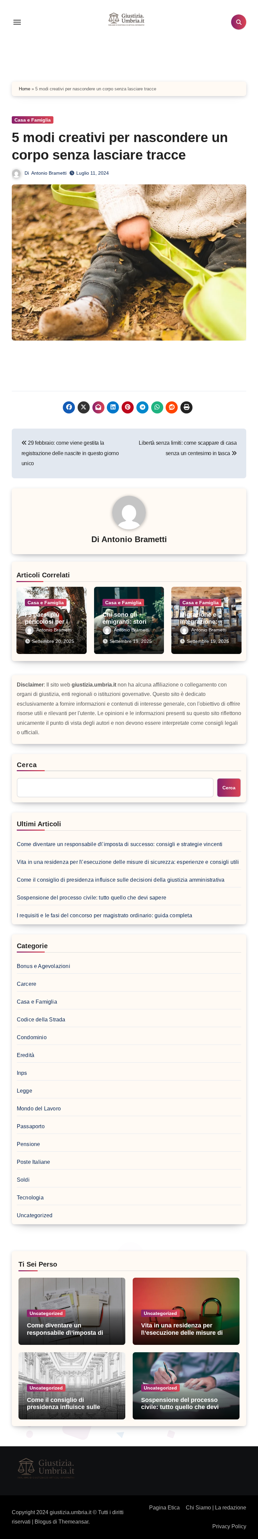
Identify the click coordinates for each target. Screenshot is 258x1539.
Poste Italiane (33, 1162)
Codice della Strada (41, 1019)
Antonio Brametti (49, 173)
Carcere (26, 984)
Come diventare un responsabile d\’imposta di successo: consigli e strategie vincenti (120, 844)
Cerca (27, 764)
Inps (22, 1073)
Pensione (28, 1144)
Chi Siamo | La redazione (216, 1507)
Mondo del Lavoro (39, 1108)
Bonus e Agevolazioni (43, 966)
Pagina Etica (164, 1507)
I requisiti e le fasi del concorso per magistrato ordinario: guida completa (104, 915)
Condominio (32, 1037)
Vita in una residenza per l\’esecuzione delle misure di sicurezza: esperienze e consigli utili (128, 862)
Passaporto (31, 1126)
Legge (24, 1091)
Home (24, 88)
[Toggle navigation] (17, 22)
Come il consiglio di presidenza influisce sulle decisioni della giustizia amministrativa (121, 880)
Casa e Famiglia (32, 120)
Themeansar (73, 1522)
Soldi (23, 1180)
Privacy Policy (229, 1526)
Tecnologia (30, 1197)
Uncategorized (35, 1215)
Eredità (25, 1055)
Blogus (43, 1522)
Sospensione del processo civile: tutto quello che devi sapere (91, 897)
